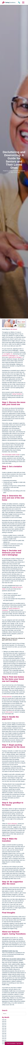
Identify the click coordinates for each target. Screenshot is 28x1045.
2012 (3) (4, 1043)
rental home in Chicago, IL (15, 357)
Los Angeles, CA (7, 354)
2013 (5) (4, 1042)
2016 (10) (4, 1036)
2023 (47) (4, 1024)
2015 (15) (4, 1038)
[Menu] (23, 2)
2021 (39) (4, 1028)
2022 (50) (4, 1026)
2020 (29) (4, 1030)
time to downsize (12, 823)
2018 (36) (4, 1033)
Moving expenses (7, 696)
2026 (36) (4, 1019)
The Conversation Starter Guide (10, 454)
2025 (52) (4, 1021)
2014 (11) (4, 1040)
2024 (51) (4, 1023)
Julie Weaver (13, 329)
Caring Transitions (17, 394)
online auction (9, 712)
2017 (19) (4, 1035)
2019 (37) (4, 1031)
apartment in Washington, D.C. (10, 355)
